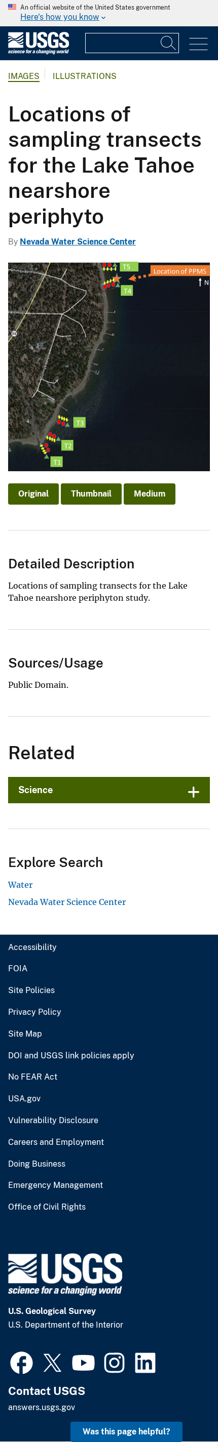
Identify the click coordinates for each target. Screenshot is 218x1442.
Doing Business (36, 1164)
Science (35, 790)
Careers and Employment (56, 1142)
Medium (149, 494)
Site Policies (31, 990)
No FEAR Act (32, 1077)
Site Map (25, 1034)
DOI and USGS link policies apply (71, 1055)
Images (24, 76)
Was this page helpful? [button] (126, 1431)
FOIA (17, 968)
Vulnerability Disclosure (53, 1120)
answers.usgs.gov (41, 1407)
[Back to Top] (181, 1405)
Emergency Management (55, 1185)
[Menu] (198, 44)
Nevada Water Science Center (78, 241)
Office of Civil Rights (47, 1207)
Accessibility (32, 947)
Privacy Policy (34, 1012)
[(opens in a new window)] (21, 1361)
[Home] (38, 52)
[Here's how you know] (109, 13)
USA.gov (24, 1098)
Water (20, 885)
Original (33, 494)
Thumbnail (91, 494)
